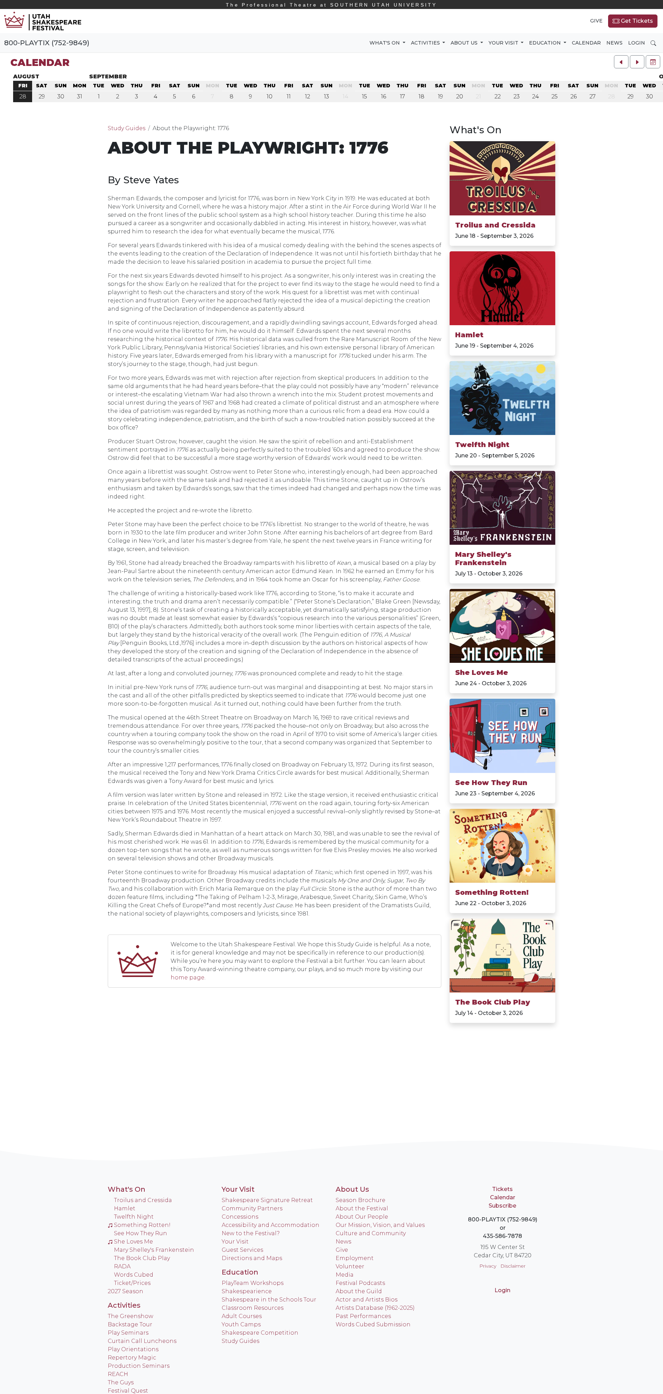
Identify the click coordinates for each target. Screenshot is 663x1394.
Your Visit (238, 1189)
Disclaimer (513, 1266)
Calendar (586, 43)
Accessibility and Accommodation (270, 1225)
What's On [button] (385, 43)
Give (596, 21)
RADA (122, 1266)
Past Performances (363, 1316)
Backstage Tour (130, 1324)
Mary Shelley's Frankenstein (483, 558)
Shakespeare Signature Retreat (267, 1200)
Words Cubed (133, 1274)
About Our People (362, 1216)
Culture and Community (371, 1233)
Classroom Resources (253, 1308)
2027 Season (125, 1291)
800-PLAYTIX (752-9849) (46, 43)
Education (240, 1272)
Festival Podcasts (360, 1283)
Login (636, 43)
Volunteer (350, 1266)
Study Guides (126, 128)
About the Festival (362, 1208)
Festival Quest (128, 1390)
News (614, 43)
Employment (355, 1258)
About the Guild (359, 1291)
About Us (352, 1189)
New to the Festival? (251, 1233)
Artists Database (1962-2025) (375, 1308)
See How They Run (491, 782)
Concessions (240, 1216)
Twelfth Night (482, 445)
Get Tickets (636, 21)
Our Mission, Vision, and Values (380, 1225)
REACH (118, 1374)
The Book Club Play (492, 1002)
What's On (475, 130)
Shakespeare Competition (260, 1332)
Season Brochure (360, 1200)
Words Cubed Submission (373, 1324)
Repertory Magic (132, 1357)
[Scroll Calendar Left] (621, 61)
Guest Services (242, 1250)
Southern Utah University (331, 5)
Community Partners (252, 1208)
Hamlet (469, 335)
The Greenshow (130, 1316)
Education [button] (545, 43)
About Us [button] (465, 43)
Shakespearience (247, 1291)
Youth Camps (241, 1324)
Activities (124, 1305)
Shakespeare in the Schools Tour (269, 1299)
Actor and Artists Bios (366, 1299)
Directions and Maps (252, 1258)
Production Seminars (139, 1366)
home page (187, 977)
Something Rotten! (492, 892)
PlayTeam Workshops (253, 1283)
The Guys (121, 1382)
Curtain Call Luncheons (142, 1341)
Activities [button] (426, 43)
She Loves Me (481, 672)
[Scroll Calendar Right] (637, 61)
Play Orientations (133, 1349)
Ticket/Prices (132, 1283)
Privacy (487, 1266)
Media (345, 1274)
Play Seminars (128, 1332)
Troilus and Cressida (495, 225)
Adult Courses (242, 1316)
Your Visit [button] (504, 43)
